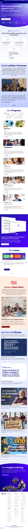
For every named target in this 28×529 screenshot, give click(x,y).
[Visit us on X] (14, 525)
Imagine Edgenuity (12, 58)
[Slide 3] (13, 273)
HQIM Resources (9, 513)
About (22, 514)
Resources (9, 508)
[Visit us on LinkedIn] (15, 525)
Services (22, 493)
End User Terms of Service (12, 526)
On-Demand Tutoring (23, 500)
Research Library (23, 511)
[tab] (7, 113)
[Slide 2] (12, 273)
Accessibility (15, 515)
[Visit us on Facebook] (13, 525)
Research (22, 508)
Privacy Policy (15, 514)
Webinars (9, 515)
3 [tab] (16, 105)
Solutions (9, 493)
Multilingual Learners (10, 500)
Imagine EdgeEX (17, 241)
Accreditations (22, 519)
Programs (15, 493)
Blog (8, 514)
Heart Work (4, 289)
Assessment (15, 501)
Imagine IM (10, 241)
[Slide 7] (16, 273)
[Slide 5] (15, 273)
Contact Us (22, 520)
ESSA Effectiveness (23, 512)
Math (15, 498)
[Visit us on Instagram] (12, 525)
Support (15, 509)
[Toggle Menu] (26, 2)
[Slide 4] (14, 273)
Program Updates (16, 506)
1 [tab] (9, 105)
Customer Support (16, 510)
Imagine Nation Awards (5, 431)
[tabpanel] (14, 90)
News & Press (22, 518)
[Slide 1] (11, 273)
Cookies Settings (21, 526)
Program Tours (16, 507)
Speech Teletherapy (23, 503)
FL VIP (15, 516)
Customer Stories (10, 519)
